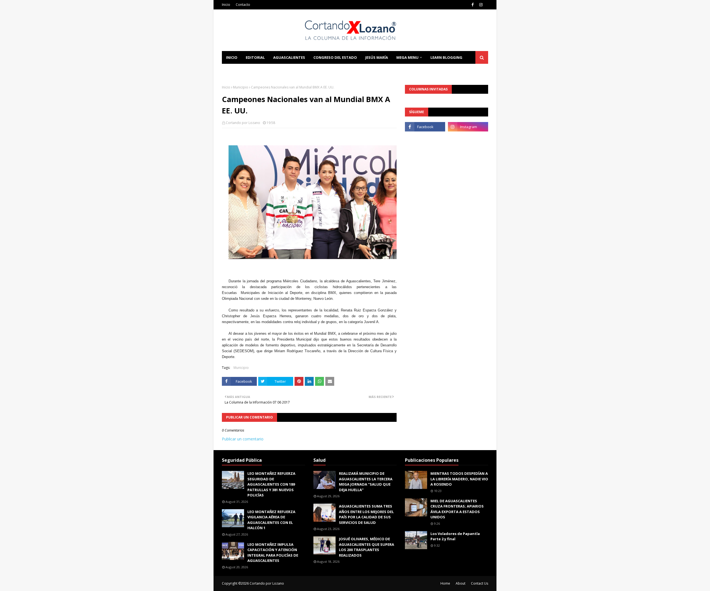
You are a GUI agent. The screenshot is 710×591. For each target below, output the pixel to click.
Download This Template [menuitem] (297, 70)
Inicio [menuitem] (231, 57)
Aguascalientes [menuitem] (289, 57)
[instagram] (481, 4)
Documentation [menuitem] (242, 70)
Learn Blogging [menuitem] (446, 57)
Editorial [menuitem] (255, 57)
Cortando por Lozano (243, 122)
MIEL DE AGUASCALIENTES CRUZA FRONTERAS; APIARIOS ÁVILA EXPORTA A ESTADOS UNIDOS (457, 509)
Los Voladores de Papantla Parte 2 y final (455, 536)
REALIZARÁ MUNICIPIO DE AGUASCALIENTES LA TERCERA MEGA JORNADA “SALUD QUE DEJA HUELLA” (365, 481)
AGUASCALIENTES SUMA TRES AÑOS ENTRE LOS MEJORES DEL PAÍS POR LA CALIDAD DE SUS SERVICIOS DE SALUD (366, 514)
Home (445, 583)
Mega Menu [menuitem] (407, 57)
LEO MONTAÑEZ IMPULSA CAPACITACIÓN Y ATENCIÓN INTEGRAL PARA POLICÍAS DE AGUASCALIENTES (272, 552)
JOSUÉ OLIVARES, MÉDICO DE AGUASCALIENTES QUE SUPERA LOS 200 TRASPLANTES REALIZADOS (366, 547)
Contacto (243, 4)
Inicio (226, 4)
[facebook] (472, 4)
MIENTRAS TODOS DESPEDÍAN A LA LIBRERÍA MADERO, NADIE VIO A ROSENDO (459, 479)
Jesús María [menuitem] (376, 57)
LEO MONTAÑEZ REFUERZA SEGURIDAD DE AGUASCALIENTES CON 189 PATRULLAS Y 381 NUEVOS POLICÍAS (271, 484)
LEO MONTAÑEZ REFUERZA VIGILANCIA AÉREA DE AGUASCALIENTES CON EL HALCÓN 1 (271, 520)
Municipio (240, 87)
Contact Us (479, 583)
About (460, 583)
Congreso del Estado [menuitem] (335, 57)
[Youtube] (425, 139)
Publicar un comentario (242, 439)
